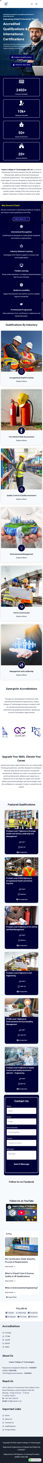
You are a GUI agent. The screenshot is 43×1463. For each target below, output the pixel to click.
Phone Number (12, 1128)
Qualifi (7, 1340)
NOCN (7, 1343)
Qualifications (10, 1426)
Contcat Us (9, 1423)
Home (7, 1416)
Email (9, 1117)
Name (9, 1106)
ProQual (8, 1333)
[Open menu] (32, 3)
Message (11, 1149)
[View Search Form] (36, 4)
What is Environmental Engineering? (21, 1288)
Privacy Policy (10, 1430)
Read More (10, 1266)
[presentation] (21, 1246)
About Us (8, 1419)
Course (9, 1138)
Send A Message (21, 1164)
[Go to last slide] (4, 731)
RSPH (7, 1347)
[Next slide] (39, 731)
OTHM (7, 1336)
